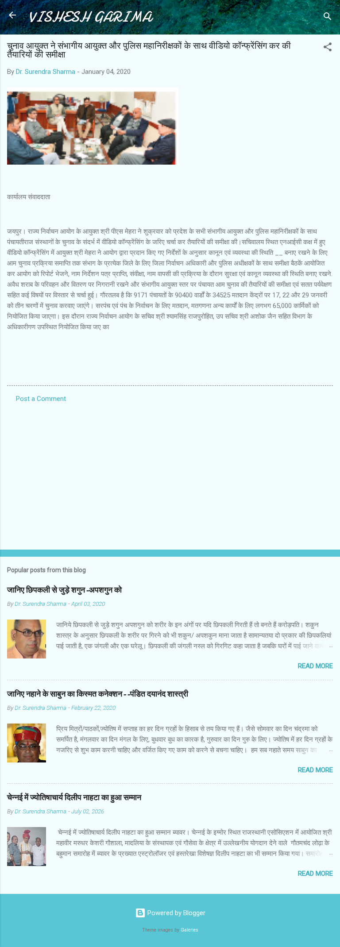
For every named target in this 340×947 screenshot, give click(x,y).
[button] (327, 48)
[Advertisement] (170, 473)
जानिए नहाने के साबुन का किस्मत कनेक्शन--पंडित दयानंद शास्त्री (97, 694)
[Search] (327, 17)
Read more (315, 666)
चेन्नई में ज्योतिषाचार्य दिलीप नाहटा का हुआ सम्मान (74, 797)
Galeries (189, 930)
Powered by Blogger (175, 913)
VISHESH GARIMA (89, 17)
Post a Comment (41, 399)
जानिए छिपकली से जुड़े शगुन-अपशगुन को (64, 590)
